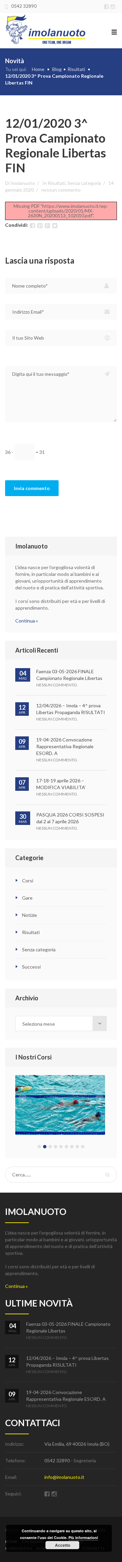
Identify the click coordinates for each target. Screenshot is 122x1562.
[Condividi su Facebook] (32, 225)
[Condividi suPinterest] (39, 225)
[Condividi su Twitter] (54, 225)
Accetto (62, 1545)
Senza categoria (84, 183)
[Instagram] (113, 6)
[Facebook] (107, 6)
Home (38, 69)
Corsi (27, 880)
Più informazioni (83, 1537)
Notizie (29, 915)
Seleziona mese (38, 1024)
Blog (57, 69)
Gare (27, 898)
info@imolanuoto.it (64, 1477)
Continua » (26, 621)
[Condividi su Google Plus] (47, 225)
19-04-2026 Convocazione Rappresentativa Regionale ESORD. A (65, 746)
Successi (31, 967)
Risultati (76, 69)
